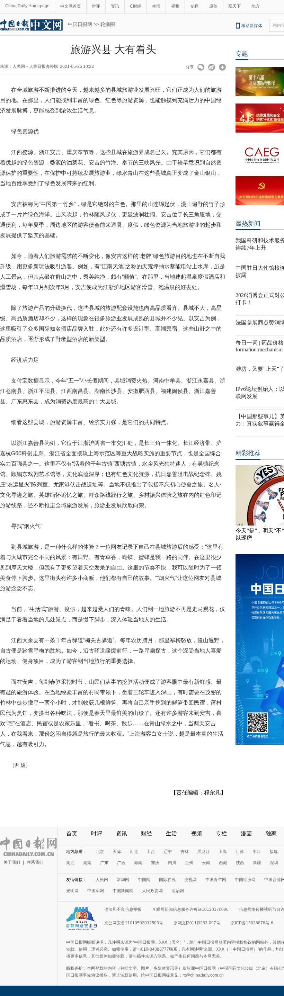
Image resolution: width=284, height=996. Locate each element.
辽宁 (167, 851)
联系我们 (35, 862)
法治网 (177, 890)
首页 (71, 833)
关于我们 (11, 862)
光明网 (72, 890)
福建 (273, 851)
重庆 (155, 862)
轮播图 (107, 24)
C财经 (135, 6)
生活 (156, 6)
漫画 (246, 833)
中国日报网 (80, 24)
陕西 (240, 862)
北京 (100, 851)
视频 (175, 6)
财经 (146, 833)
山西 (151, 851)
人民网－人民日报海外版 (35, 66)
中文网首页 (70, 6)
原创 (213, 6)
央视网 (190, 879)
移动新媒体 (251, 25)
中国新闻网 (123, 890)
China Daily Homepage (27, 5)
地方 (255, 6)
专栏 (194, 6)
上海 (223, 851)
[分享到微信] (201, 68)
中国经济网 (245, 879)
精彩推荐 (248, 453)
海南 (138, 862)
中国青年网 (215, 879)
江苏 (240, 851)
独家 (271, 833)
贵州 (189, 862)
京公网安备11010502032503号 (133, 923)
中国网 (144, 879)
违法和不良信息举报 (123, 909)
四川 (172, 862)
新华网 (123, 879)
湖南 (87, 862)
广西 (121, 862)
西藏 (223, 862)
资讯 (115, 6)
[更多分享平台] (222, 68)
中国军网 (95, 890)
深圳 (274, 862)
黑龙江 (203, 851)
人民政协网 (152, 890)
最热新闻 (248, 223)
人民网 (102, 879)
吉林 (184, 851)
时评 (96, 6)
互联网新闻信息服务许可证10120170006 (190, 909)
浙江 (256, 851)
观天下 (234, 6)
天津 (117, 851)
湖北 (70, 862)
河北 (134, 851)
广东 (104, 862)
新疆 (257, 862)
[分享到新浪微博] (211, 68)
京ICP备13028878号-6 (252, 923)
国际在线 (167, 879)
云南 (206, 862)
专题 (242, 53)
